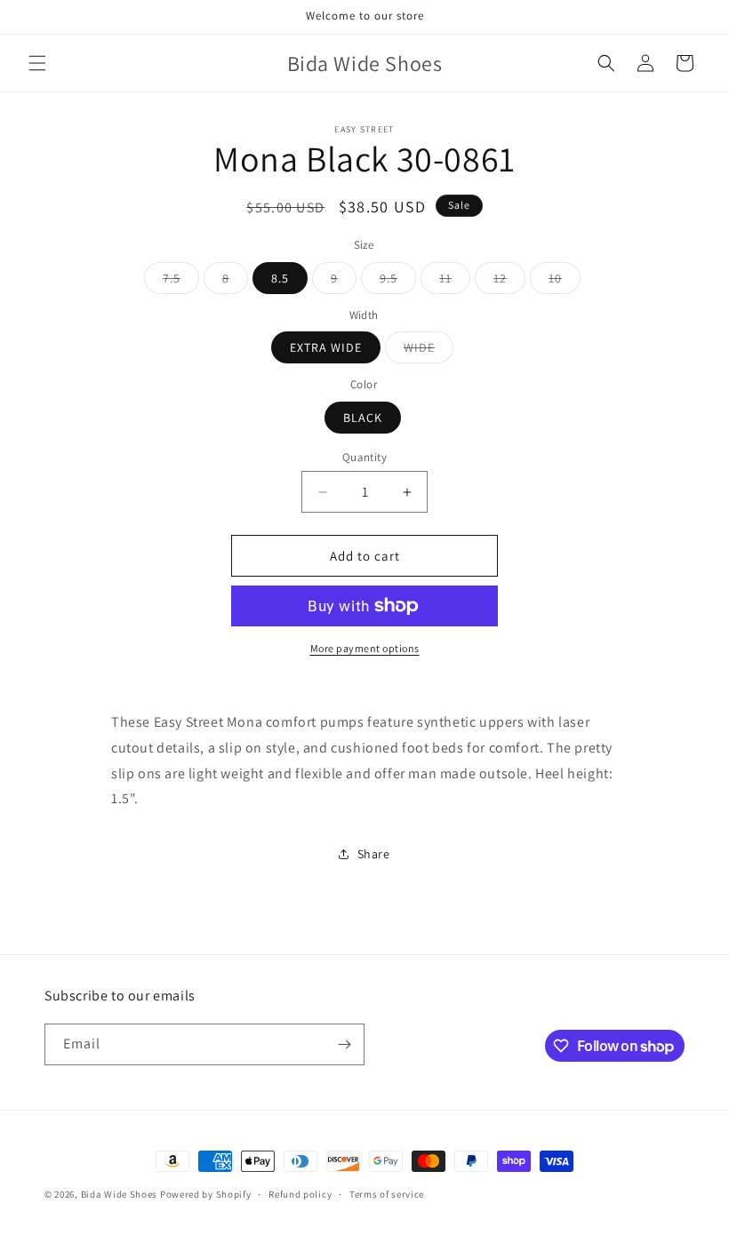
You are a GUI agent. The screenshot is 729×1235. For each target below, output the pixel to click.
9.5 (398, 281)
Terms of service (386, 1194)
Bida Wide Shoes (119, 1194)
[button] (37, 63)
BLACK (362, 418)
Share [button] (373, 854)
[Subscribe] (344, 1044)
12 (509, 281)
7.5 (181, 281)
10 (565, 281)
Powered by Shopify (206, 1194)
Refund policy (300, 1194)
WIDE (428, 351)
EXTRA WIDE (326, 347)
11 (454, 281)
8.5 (280, 278)
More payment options (365, 648)
